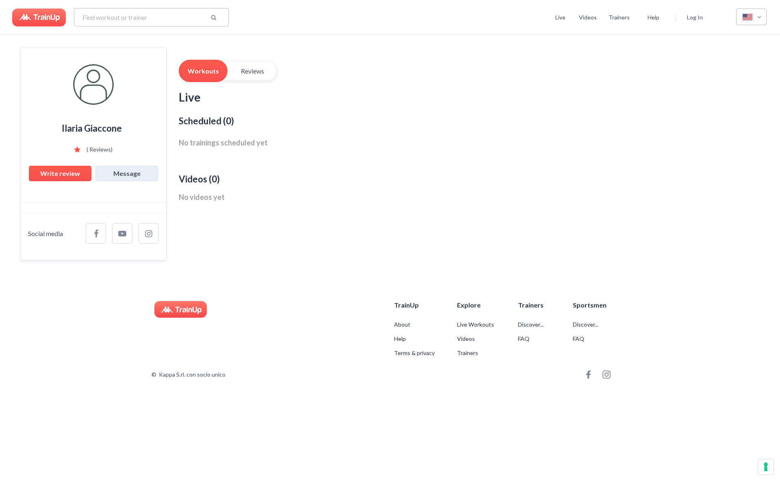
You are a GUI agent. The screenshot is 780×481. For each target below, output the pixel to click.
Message (127, 173)
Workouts (203, 71)
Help (653, 17)
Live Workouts (475, 324)
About (402, 324)
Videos (588, 17)
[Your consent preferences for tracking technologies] (766, 466)
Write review (60, 173)
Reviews (252, 71)
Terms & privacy (414, 353)
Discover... (531, 324)
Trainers (619, 17)
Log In (695, 17)
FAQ (523, 339)
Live (560, 17)
